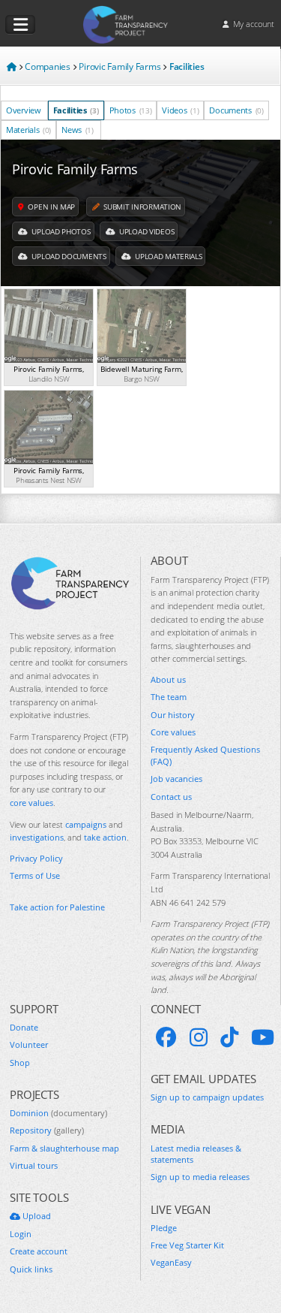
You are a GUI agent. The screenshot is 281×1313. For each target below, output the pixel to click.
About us (168, 679)
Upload (35, 1215)
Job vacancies (176, 778)
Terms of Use (35, 875)
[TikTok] (229, 1037)
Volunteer (29, 1044)
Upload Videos (145, 231)
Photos (130, 110)
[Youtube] (263, 1037)
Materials (28, 129)
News (77, 129)
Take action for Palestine (57, 907)
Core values (173, 732)
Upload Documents (68, 256)
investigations (37, 837)
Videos (180, 110)
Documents (236, 110)
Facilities (76, 110)
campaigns (85, 824)
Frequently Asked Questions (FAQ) (205, 755)
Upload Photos (60, 231)
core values (31, 802)
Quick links (31, 1269)
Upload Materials (167, 256)
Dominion (58, 1112)
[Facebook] (166, 1037)
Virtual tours (34, 1165)
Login (20, 1233)
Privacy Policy (36, 858)
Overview (23, 110)
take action (105, 837)
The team (169, 696)
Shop (20, 1062)
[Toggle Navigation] (20, 25)
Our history (173, 714)
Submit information (141, 206)
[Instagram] (198, 1037)
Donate (24, 1027)
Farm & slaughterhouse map (64, 1148)
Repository (47, 1130)
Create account (38, 1251)
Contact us (171, 796)
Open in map (50, 206)
